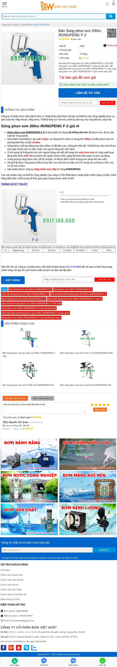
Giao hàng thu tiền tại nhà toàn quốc (86, 84)
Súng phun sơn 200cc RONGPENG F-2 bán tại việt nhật (29, 308)
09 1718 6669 (73, 267)
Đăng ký (104, 550)
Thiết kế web (62, 654)
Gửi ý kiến (100, 409)
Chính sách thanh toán (12, 575)
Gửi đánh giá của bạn (15, 398)
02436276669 (25, 615)
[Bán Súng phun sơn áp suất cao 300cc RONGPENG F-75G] (30, 348)
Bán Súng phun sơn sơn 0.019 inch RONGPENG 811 (85, 385)
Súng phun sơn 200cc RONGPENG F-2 (73, 289)
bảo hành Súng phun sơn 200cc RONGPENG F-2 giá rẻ (75, 298)
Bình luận (76, 39)
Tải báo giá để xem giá (77, 77)
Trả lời (6, 429)
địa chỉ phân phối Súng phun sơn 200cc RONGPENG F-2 (78, 294)
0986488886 (22, 611)
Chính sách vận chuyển (12, 580)
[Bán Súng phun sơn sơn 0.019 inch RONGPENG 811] (87, 381)
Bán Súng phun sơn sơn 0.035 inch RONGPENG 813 (28, 385)
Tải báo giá (111, 45)
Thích (15, 429)
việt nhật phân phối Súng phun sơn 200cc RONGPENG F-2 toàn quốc (35, 313)
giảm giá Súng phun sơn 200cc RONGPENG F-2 (25, 294)
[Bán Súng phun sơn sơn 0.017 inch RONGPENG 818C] (87, 348)
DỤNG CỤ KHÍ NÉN (22, 25)
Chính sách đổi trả (9, 584)
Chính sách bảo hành (11, 589)
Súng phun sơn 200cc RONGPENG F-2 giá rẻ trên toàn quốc (31, 317)
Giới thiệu (5, 570)
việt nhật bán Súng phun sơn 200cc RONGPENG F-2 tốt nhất (31, 303)
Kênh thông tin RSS (10, 599)
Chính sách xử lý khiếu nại (13, 594)
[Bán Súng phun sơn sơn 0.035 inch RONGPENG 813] (30, 381)
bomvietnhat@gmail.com (22, 620)
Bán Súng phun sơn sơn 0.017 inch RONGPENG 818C (86, 353)
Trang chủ (6, 25)
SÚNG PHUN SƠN (40, 25)
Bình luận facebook (42, 398)
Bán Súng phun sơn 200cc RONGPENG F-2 (30, 289)
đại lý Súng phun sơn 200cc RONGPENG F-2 (24, 298)
